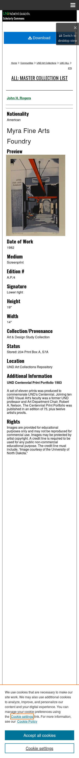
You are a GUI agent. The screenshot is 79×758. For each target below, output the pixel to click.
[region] (39, 721)
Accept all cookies (39, 735)
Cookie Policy (27, 721)
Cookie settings (22, 716)
